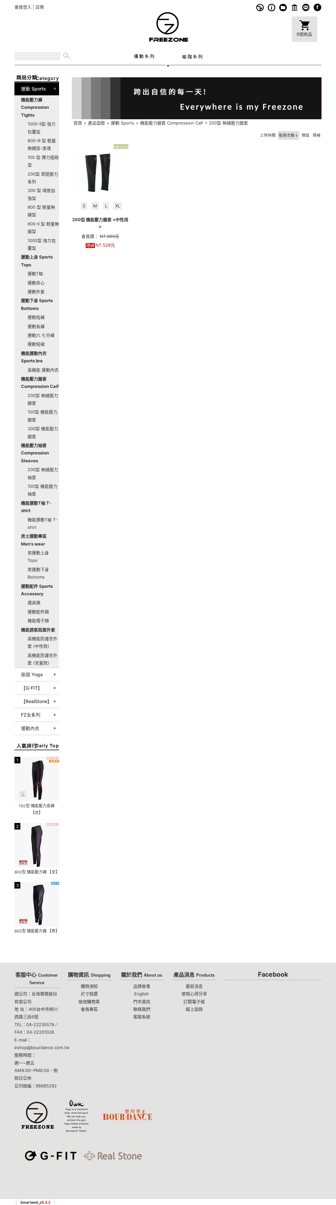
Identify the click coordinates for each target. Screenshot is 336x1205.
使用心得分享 (194, 993)
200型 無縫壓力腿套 (228, 122)
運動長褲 (36, 326)
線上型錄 (283, 7)
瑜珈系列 (192, 56)
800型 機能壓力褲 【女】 (36, 872)
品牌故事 (260, 7)
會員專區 (89, 1009)
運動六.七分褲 (41, 335)
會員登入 (23, 7)
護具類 (34, 602)
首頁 (78, 122)
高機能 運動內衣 (43, 370)
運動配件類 (38, 611)
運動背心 (36, 282)
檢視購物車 (89, 1001)
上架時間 (268, 135)
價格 (317, 135)
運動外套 (36, 291)
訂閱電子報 (194, 1001)
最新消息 (194, 986)
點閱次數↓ (288, 135)
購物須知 (271, 7)
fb (317, 7)
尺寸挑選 (89, 993)
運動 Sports (122, 122)
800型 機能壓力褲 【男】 (36, 930)
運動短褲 (36, 317)
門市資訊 (294, 7)
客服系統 (306, 7)
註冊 (39, 7)
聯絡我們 (141, 1009)
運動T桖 (35, 273)
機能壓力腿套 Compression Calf (171, 122)
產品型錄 (96, 122)
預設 (305, 135)
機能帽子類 (38, 620)
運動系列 (143, 56)
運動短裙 (36, 344)
